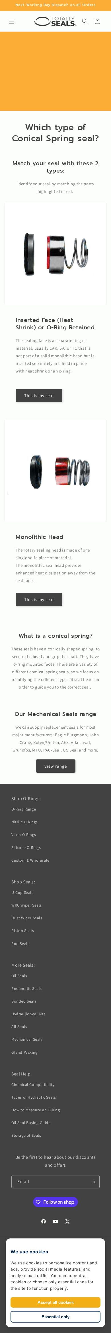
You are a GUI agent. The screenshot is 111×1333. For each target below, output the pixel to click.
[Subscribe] (93, 1181)
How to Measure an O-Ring (35, 1109)
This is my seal (39, 395)
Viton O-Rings (23, 834)
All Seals (19, 1026)
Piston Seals (22, 930)
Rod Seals (20, 943)
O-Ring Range (23, 809)
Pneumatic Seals (26, 988)
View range (55, 766)
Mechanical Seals (27, 1039)
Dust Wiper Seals (26, 917)
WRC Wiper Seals (26, 905)
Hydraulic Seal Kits (28, 1013)
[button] (11, 21)
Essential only (55, 1316)
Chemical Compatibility (32, 1084)
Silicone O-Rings (26, 847)
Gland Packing (24, 1052)
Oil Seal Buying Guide (31, 1122)
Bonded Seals (23, 1001)
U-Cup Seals (22, 892)
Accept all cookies (56, 1302)
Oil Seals (19, 975)
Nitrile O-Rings (24, 821)
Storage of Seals (26, 1135)
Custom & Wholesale (30, 860)
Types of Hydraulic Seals (33, 1097)
